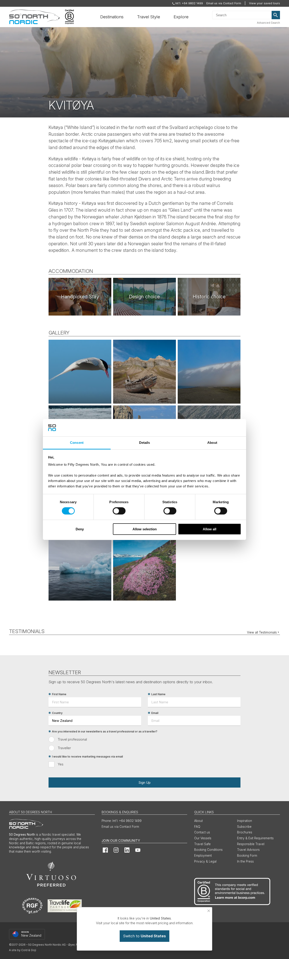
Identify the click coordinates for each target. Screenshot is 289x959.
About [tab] (212, 442)
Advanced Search (268, 22)
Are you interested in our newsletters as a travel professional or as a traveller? (104, 731)
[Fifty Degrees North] (34, 16)
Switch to (144, 936)
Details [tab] (144, 442)
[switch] (119, 511)
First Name (59, 694)
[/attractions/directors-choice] (80, 297)
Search (276, 15)
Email (154, 713)
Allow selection (145, 529)
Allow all (209, 529)
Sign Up (144, 782)
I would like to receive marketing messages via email (87, 756)
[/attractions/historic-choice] (209, 297)
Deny (80, 529)
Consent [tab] (77, 442)
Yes (60, 764)
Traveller (64, 748)
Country (57, 713)
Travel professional (72, 739)
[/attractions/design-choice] (144, 297)
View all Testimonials (262, 632)
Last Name (158, 694)
